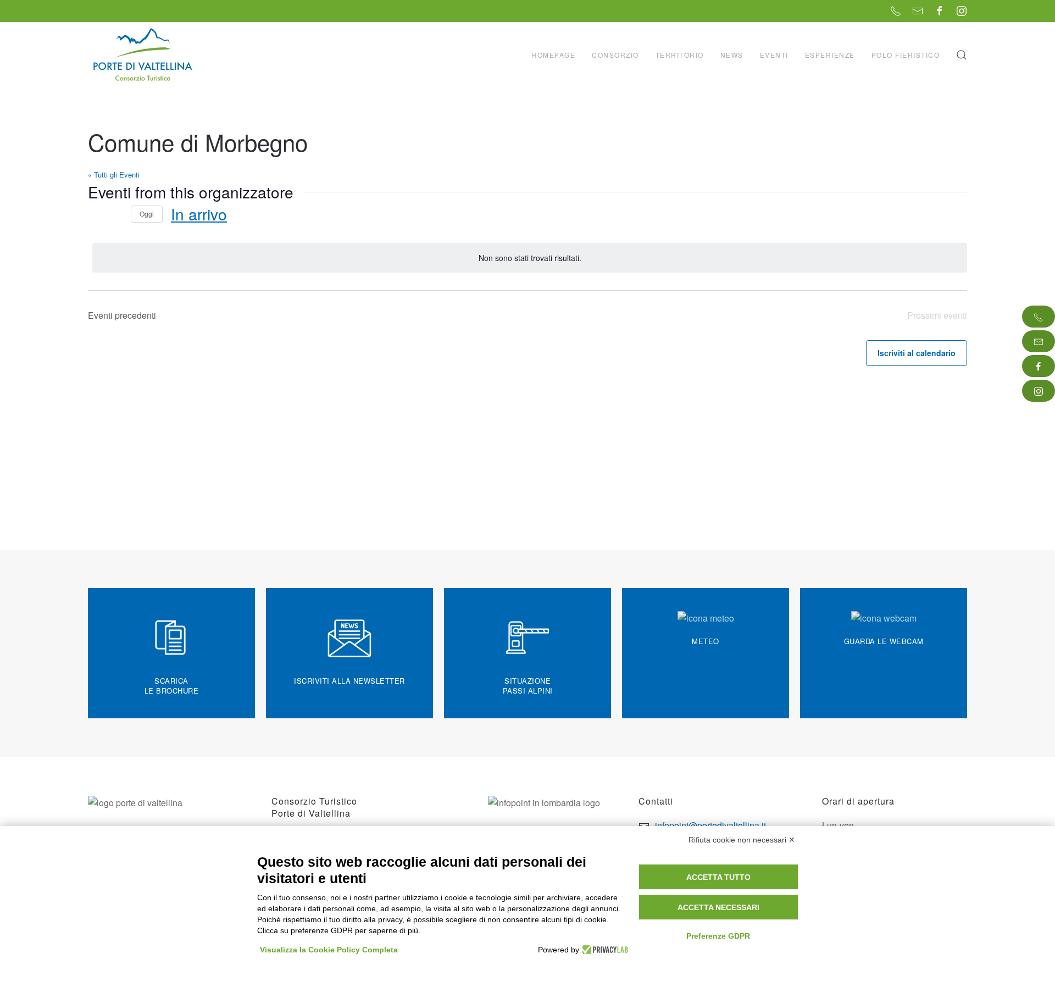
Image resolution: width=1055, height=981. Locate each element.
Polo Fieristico (905, 54)
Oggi (147, 213)
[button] (961, 55)
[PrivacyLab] (603, 949)
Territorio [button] (680, 54)
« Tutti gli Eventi (114, 174)
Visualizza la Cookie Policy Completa (329, 949)
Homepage (553, 54)
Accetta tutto (718, 877)
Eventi (774, 54)
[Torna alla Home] (144, 55)
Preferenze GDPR (718, 936)
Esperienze (830, 54)
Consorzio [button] (615, 54)
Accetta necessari (718, 907)
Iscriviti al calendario (917, 352)
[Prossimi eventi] (116, 214)
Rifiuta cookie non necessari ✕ (741, 839)
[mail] (1038, 341)
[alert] (529, 258)
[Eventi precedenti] (94, 214)
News (731, 54)
